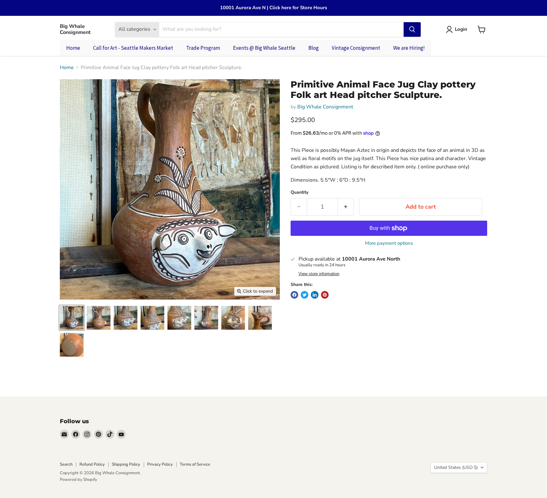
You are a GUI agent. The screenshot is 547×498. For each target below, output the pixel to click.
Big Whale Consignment (325, 106)
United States (456, 467)
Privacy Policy (160, 464)
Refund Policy (92, 464)
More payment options (389, 243)
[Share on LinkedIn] (314, 295)
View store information (319, 274)
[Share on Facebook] (294, 295)
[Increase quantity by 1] (346, 207)
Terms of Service (195, 464)
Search (66, 464)
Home (67, 67)
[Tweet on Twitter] (304, 295)
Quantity (299, 192)
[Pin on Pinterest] (325, 295)
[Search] (412, 29)
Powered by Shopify (78, 479)
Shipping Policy (126, 464)
